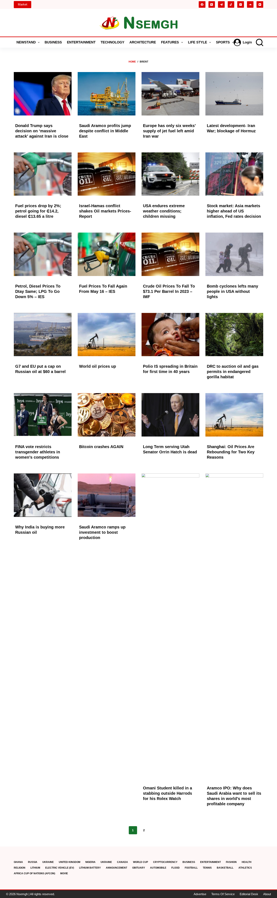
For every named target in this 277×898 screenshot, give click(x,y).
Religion (19, 867)
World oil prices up (97, 366)
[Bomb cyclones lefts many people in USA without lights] (234, 254)
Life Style (197, 42)
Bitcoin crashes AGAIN (101, 446)
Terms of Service (223, 894)
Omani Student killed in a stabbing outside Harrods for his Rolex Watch (167, 793)
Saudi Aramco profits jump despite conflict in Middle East (105, 130)
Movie (64, 873)
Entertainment (81, 42)
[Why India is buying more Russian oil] (43, 495)
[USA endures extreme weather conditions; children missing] (170, 174)
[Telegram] (221, 4)
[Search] (259, 42)
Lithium (35, 867)
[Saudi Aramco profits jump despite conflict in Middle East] (106, 93)
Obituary (138, 867)
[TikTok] (231, 4)
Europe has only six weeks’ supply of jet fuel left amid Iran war (169, 130)
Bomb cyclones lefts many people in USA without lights (232, 291)
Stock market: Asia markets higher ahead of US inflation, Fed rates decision (234, 211)
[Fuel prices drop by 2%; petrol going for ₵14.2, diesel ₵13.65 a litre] (43, 174)
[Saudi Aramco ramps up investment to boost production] (106, 495)
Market (22, 4)
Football (191, 867)
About (267, 894)
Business (53, 42)
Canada (122, 862)
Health (246, 862)
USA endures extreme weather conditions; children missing (164, 211)
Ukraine (48, 862)
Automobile (158, 867)
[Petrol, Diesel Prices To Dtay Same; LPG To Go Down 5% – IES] (43, 254)
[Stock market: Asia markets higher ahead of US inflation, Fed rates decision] (234, 174)
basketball (225, 867)
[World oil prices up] (106, 334)
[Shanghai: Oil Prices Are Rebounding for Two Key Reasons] (234, 415)
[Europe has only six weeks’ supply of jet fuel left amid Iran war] (170, 93)
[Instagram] (240, 4)
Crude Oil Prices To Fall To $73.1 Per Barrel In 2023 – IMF (169, 291)
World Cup (140, 862)
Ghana (18, 862)
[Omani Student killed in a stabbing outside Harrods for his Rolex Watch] (170, 625)
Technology (112, 42)
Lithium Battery (90, 867)
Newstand (26, 42)
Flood (175, 867)
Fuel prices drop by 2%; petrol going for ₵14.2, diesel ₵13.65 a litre (38, 211)
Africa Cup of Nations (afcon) (34, 873)
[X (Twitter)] (211, 4)
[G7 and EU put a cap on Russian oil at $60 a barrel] (43, 334)
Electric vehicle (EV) (59, 867)
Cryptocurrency (165, 862)
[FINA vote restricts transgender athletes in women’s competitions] (43, 415)
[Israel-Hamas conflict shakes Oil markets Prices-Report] (106, 174)
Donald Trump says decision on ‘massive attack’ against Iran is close (41, 130)
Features (170, 42)
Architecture (142, 42)
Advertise (200, 894)
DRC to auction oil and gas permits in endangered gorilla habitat (233, 371)
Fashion (231, 862)
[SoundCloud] (250, 4)
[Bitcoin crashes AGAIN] (106, 415)
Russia (32, 862)
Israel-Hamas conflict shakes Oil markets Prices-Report (105, 211)
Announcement (116, 867)
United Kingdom (69, 862)
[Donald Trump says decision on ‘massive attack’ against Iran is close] (43, 93)
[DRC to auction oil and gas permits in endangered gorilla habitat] (234, 334)
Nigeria (90, 862)
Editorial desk (249, 894)
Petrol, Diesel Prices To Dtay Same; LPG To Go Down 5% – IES (37, 291)
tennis (207, 867)
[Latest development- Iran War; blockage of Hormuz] (234, 93)
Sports (223, 42)
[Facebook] (202, 4)
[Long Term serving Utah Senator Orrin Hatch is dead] (170, 415)
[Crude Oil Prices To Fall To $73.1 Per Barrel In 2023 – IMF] (170, 254)
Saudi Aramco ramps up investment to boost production (102, 532)
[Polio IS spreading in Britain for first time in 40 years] (170, 334)
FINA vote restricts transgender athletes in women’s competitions (37, 451)
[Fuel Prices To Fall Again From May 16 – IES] (106, 254)
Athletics (245, 867)
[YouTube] (260, 4)
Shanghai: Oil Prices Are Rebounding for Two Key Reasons (230, 451)
